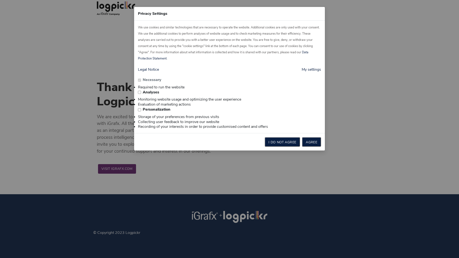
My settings (311, 69)
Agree (311, 142)
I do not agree (282, 142)
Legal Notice (148, 69)
